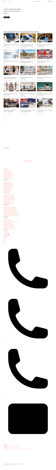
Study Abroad (5, 43)
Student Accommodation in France (8, 176)
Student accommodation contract (8, 222)
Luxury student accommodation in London (9, 197)
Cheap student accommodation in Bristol (8, 203)
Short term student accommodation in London (9, 196)
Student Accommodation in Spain (8, 178)
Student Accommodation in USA (7, 172)
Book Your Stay (28, 161)
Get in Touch (50, 1)
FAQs (4, 241)
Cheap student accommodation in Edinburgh (9, 200)
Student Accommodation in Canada (8, 177)
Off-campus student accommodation (8, 224)
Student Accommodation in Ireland (8, 173)
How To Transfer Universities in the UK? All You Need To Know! (12, 11)
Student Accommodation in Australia (8, 171)
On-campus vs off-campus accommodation (9, 227)
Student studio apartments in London (8, 195)
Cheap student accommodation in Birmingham (9, 198)
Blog (4, 242)
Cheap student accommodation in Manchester (9, 199)
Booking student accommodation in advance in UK (10, 228)
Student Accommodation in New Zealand (8, 174)
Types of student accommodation (8, 223)
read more (6, 17)
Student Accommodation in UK (7, 170)
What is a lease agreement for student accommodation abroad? (11, 221)
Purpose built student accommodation (8, 220)
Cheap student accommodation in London (9, 194)
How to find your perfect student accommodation (9, 225)
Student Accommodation (37, 1)
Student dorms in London (7, 201)
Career (21, 108)
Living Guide (21, 43)
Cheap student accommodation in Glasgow (9, 202)
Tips (4, 92)
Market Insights (5, 59)
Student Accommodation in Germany (8, 175)
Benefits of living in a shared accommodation (9, 226)
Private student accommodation (7, 219)
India (4, 343)
